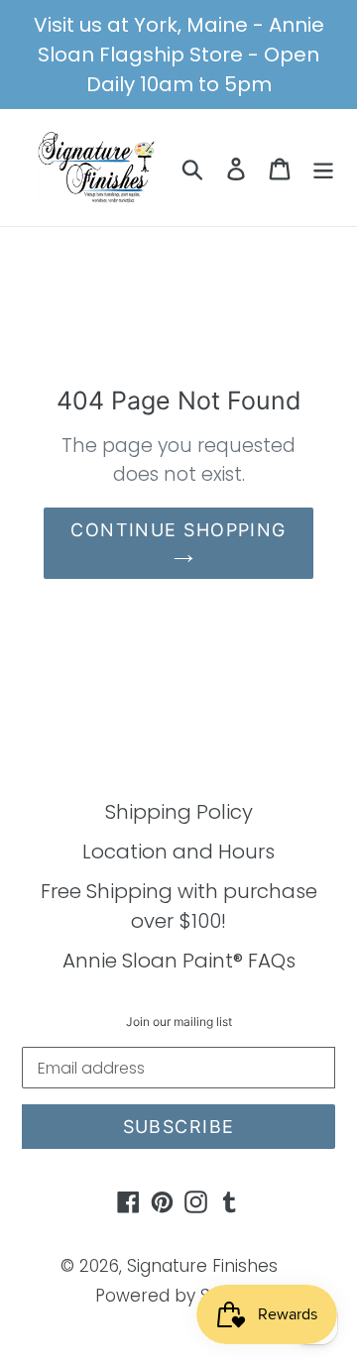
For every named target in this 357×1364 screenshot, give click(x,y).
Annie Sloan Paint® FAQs (179, 960)
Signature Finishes (202, 1266)
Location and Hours (178, 851)
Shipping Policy (179, 812)
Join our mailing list (179, 1022)
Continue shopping (178, 529)
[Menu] (323, 167)
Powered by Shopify (179, 1295)
